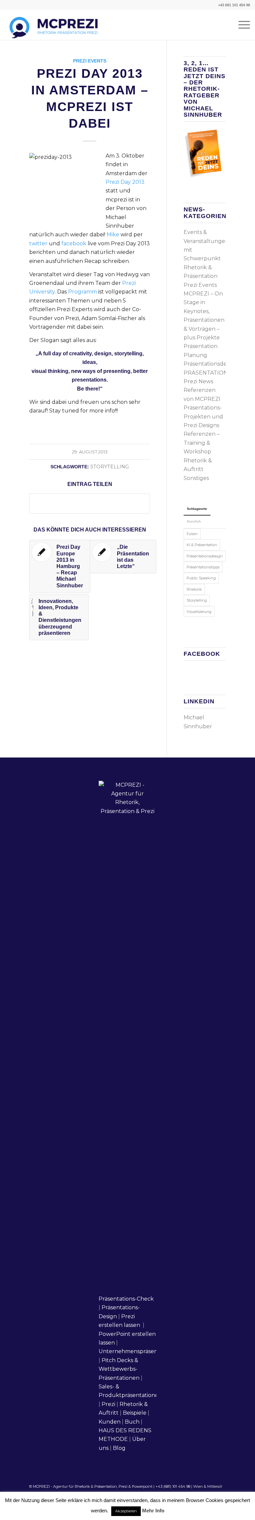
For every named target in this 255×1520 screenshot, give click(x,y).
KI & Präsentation (202, 544)
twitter (38, 243)
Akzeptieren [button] (126, 1511)
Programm (82, 292)
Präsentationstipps (203, 567)
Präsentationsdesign (210, 364)
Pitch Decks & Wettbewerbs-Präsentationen (119, 1369)
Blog (119, 1448)
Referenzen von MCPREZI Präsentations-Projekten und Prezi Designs (203, 407)
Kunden (110, 1422)
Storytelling (109, 467)
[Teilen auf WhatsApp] (90, 503)
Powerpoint (142, 1486)
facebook (73, 243)
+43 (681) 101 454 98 (172, 1486)
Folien (192, 533)
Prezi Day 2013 (125, 182)
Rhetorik (194, 589)
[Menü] (241, 25)
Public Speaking (201, 578)
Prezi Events (89, 60)
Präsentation (105, 1486)
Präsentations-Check (126, 1299)
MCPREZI (41, 1486)
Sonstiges (196, 478)
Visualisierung (199, 611)
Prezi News (198, 381)
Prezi (108, 1404)
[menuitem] (241, 25)
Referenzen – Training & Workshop (201, 443)
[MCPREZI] (52, 25)
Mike (113, 234)
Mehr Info (153, 1510)
